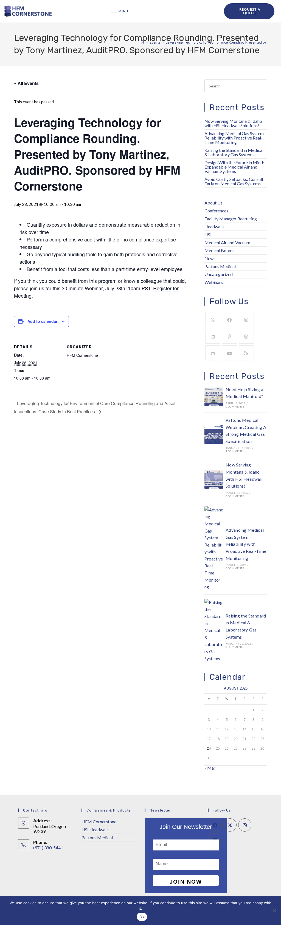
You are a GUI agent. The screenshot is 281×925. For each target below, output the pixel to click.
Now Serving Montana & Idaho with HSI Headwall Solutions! (233, 123)
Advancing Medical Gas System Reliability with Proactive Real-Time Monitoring (234, 138)
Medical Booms (219, 250)
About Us (213, 202)
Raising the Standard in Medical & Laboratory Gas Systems (233, 152)
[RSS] (246, 352)
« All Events (26, 83)
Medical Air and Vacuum (227, 242)
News (209, 258)
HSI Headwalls (95, 829)
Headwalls (214, 226)
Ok (141, 917)
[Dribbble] (246, 336)
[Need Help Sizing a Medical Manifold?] (213, 397)
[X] (212, 319)
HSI (208, 234)
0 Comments (235, 406)
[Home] (142, 42)
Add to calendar (42, 321)
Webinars (213, 282)
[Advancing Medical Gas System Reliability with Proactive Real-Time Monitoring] (213, 548)
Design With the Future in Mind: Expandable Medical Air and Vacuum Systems (234, 167)
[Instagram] (246, 319)
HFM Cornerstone (99, 821)
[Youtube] (229, 352)
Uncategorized (218, 274)
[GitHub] (212, 352)
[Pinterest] (229, 336)
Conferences (216, 210)
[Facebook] (229, 319)
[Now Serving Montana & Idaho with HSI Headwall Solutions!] (213, 479)
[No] (274, 910)
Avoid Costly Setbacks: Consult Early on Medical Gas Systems (233, 181)
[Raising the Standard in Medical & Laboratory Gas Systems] (213, 630)
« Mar (209, 767)
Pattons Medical (220, 266)
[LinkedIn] (212, 336)
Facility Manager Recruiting (230, 218)
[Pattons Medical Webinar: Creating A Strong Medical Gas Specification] (213, 434)
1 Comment (234, 451)
